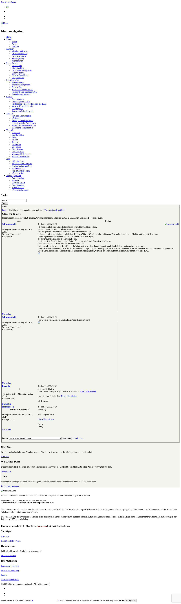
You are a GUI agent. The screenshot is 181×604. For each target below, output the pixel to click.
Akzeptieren (130, 600)
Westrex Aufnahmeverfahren (24, 125)
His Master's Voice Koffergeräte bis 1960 (29, 104)
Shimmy (15, 142)
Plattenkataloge (18, 82)
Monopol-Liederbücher (21, 154)
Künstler (10, 49)
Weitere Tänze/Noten (20, 156)
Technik (9, 113)
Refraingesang (18, 58)
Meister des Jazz (18, 168)
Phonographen (18, 99)
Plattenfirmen (11, 63)
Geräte (9, 97)
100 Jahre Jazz (18, 161)
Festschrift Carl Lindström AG (24, 92)
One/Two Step (18, 135)
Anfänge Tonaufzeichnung (23, 120)
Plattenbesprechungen (21, 94)
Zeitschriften (17, 87)
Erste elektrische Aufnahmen (24, 123)
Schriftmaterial (12, 80)
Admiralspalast (18, 178)
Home (9, 37)
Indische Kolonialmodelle (22, 106)
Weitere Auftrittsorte (20, 190)
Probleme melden (8, 555)
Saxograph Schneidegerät (22, 111)
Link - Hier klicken (88, 391)
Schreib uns (6, 471)
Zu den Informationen (10, 486)
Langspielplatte (18, 77)
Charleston (16, 144)
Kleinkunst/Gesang (20, 51)
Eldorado (15, 180)
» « (45, 600)
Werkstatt (15, 118)
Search (4, 200)
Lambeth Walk (18, 152)
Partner (4, 575)
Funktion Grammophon (21, 116)
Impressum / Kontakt (10, 566)
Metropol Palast (18, 183)
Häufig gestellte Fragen (11, 541)
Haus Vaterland (18, 185)
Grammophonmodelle (21, 101)
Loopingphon (17, 108)
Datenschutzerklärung (10, 570)
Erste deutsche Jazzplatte (22, 163)
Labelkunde (17, 65)
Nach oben (6, 314)
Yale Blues (16, 147)
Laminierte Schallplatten (22, 70)
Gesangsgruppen (19, 56)
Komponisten (17, 61)
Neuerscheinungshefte (21, 85)
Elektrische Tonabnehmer (22, 128)
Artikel (14, 44)
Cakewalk (16, 132)
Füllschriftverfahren (20, 75)
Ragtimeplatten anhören (22, 166)
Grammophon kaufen (10, 579)
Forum (14, 42)
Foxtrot (15, 140)
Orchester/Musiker (19, 53)
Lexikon (15, 46)
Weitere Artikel (18, 173)
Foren (8, 39)
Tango (14, 137)
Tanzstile (10, 130)
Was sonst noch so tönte (54, 210)
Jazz (8, 159)
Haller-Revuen (18, 187)
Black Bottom (17, 149)
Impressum (42, 526)
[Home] (4, 23)
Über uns (5, 456)
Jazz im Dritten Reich (21, 171)
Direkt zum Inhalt (8, 2)
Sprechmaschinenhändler (22, 89)
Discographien (18, 68)
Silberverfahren (18, 73)
